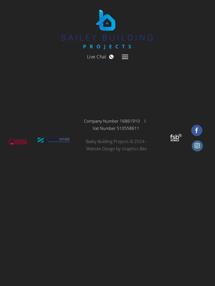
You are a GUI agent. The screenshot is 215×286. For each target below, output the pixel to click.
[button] (125, 56)
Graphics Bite (134, 148)
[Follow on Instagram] (197, 146)
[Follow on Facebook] (196, 130)
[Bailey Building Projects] (107, 24)
